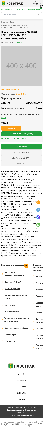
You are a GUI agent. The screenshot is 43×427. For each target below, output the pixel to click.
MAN (3, 117)
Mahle (19, 42)
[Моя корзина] (37, 3)
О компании (21, 380)
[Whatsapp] (38, 225)
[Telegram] (38, 210)
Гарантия (20, 9)
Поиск (39, 423)
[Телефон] (38, 202)
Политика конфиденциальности (21, 415)
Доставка (21, 386)
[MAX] (38, 217)
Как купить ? (7, 9)
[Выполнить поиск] (39, 14)
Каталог (21, 374)
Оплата (21, 399)
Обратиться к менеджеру (14, 138)
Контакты (21, 393)
